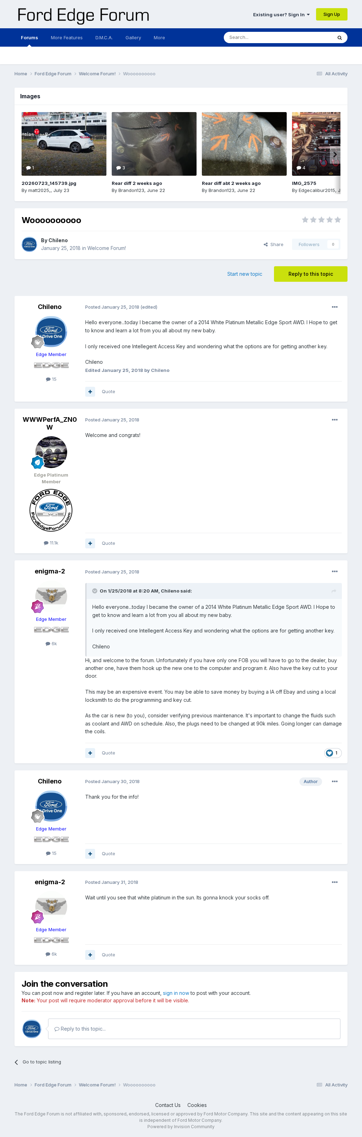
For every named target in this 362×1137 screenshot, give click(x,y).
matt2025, (39, 190)
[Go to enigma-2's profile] (51, 596)
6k (53, 643)
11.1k (53, 543)
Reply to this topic (310, 274)
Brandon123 (131, 190)
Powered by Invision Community (181, 1126)
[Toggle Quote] (95, 591)
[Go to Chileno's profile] (29, 244)
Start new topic (244, 274)
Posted (112, 307)
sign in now (176, 993)
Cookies (197, 1105)
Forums (29, 37)
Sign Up (331, 14)
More (159, 37)
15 (54, 379)
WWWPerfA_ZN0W (50, 423)
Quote (108, 391)
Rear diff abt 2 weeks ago (231, 183)
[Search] (340, 37)
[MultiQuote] (90, 392)
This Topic (311, 37)
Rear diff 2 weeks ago (137, 183)
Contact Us (168, 1105)
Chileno (58, 240)
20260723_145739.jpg (49, 183)
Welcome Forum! (106, 248)
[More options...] (335, 307)
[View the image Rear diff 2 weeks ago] (154, 144)
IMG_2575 (304, 183)
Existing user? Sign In (280, 14)
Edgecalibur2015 (317, 190)
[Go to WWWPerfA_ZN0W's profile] (51, 452)
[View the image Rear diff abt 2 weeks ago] (244, 144)
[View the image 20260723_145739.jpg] (64, 144)
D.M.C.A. (104, 37)
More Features (67, 37)
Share (276, 244)
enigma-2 (50, 571)
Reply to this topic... (82, 1029)
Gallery (133, 37)
